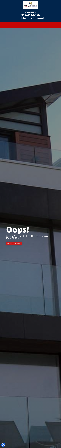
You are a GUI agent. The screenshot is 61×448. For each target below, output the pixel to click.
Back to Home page (13, 243)
